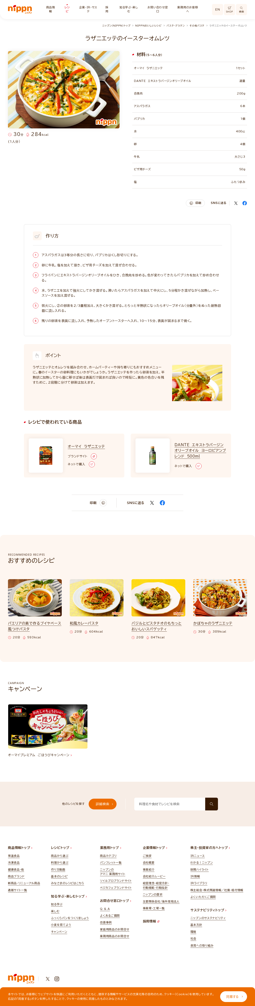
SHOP (229, 11)
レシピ (67, 9)
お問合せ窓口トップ (115, 900)
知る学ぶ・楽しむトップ (68, 896)
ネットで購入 (76, 464)
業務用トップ (110, 847)
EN (217, 9)
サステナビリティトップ (208, 910)
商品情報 (50, 9)
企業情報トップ (154, 847)
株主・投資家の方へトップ (209, 847)
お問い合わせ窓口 (157, 9)
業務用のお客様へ (187, 9)
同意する (232, 996)
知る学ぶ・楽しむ (129, 9)
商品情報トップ (19, 847)
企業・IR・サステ (88, 9)
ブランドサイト (77, 456)
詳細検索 (102, 804)
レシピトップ (61, 847)
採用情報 (150, 921)
